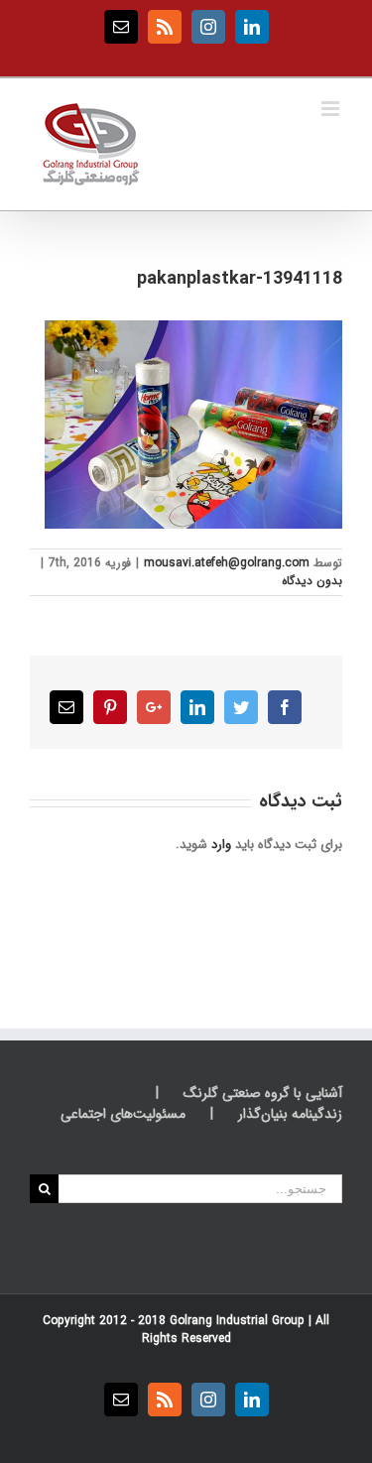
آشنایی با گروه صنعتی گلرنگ (263, 1093)
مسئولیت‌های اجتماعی (123, 1114)
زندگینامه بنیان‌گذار (290, 1114)
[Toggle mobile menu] (331, 108)
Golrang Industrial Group (237, 1320)
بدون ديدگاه (312, 580)
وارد (221, 844)
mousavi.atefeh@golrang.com (227, 562)
